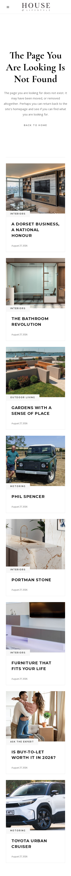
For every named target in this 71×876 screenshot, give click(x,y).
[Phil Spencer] (35, 461)
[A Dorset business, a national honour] (35, 188)
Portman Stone (31, 579)
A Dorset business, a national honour (35, 230)
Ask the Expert (22, 741)
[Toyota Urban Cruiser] (35, 805)
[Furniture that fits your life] (35, 627)
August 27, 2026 (19, 245)
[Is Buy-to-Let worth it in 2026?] (35, 716)
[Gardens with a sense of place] (35, 372)
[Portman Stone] (35, 544)
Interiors (18, 213)
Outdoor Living (22, 397)
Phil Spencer (28, 496)
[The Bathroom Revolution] (35, 283)
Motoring (18, 486)
